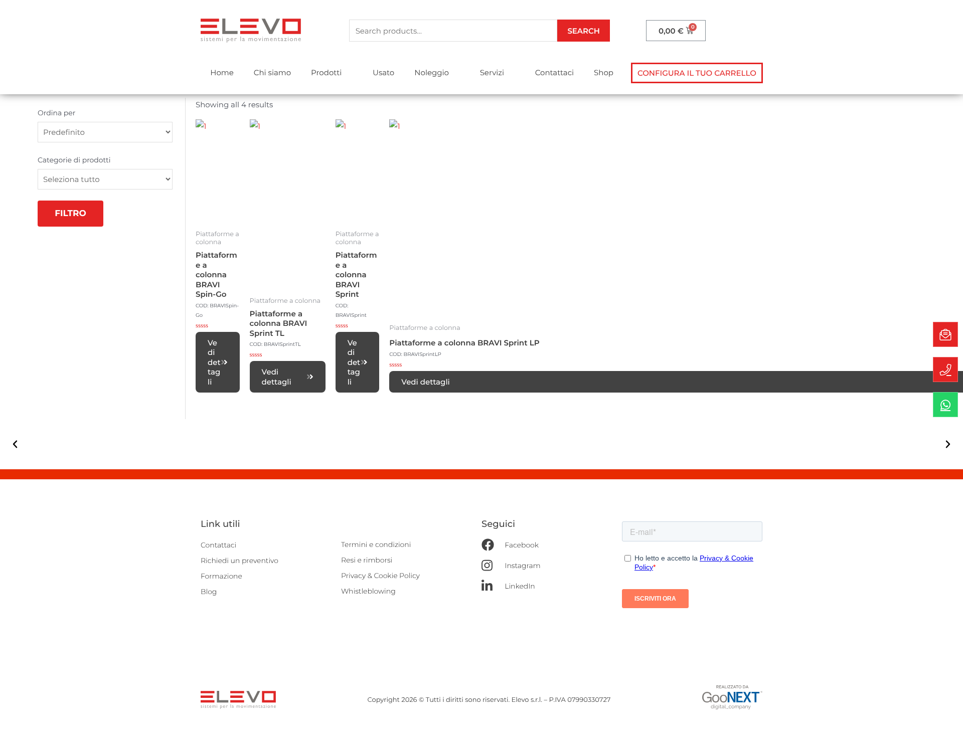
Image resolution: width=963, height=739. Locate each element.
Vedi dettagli (214, 362)
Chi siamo (272, 72)
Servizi (492, 72)
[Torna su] (945, 721)
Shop (603, 72)
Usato (383, 72)
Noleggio (431, 72)
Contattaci (554, 72)
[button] (697, 73)
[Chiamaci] (945, 369)
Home (222, 72)
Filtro (70, 214)
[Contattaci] (945, 334)
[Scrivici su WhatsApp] (945, 404)
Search (583, 31)
